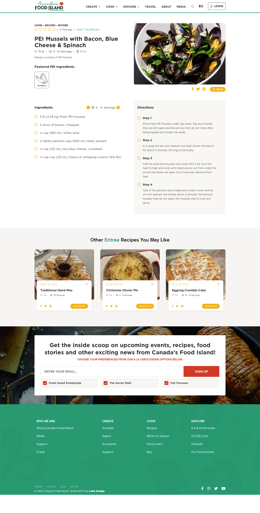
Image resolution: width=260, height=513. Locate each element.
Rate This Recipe (88, 29)
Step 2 (147, 140)
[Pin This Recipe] (204, 89)
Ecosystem (109, 444)
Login (218, 6)
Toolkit (38, 486)
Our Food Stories (202, 452)
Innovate (108, 428)
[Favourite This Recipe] (139, 28)
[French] (201, 8)
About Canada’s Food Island (54, 428)
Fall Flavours (179, 382)
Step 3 (147, 158)
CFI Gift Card (199, 436)
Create (91, 6)
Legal (63, 486)
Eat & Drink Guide (203, 428)
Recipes (152, 428)
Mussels (41, 86)
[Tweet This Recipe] (198, 89)
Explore (129, 6)
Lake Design (97, 491)
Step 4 (147, 184)
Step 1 (147, 118)
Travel (150, 6)
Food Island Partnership (65, 382)
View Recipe (79, 306)
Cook (110, 6)
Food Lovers (155, 444)
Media (181, 6)
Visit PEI (74, 486)
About (166, 6)
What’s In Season (158, 436)
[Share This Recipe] (193, 89)
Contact (51, 486)
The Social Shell (120, 382)
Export (106, 436)
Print (83, 51)
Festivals (197, 444)
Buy (149, 452)
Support (41, 444)
